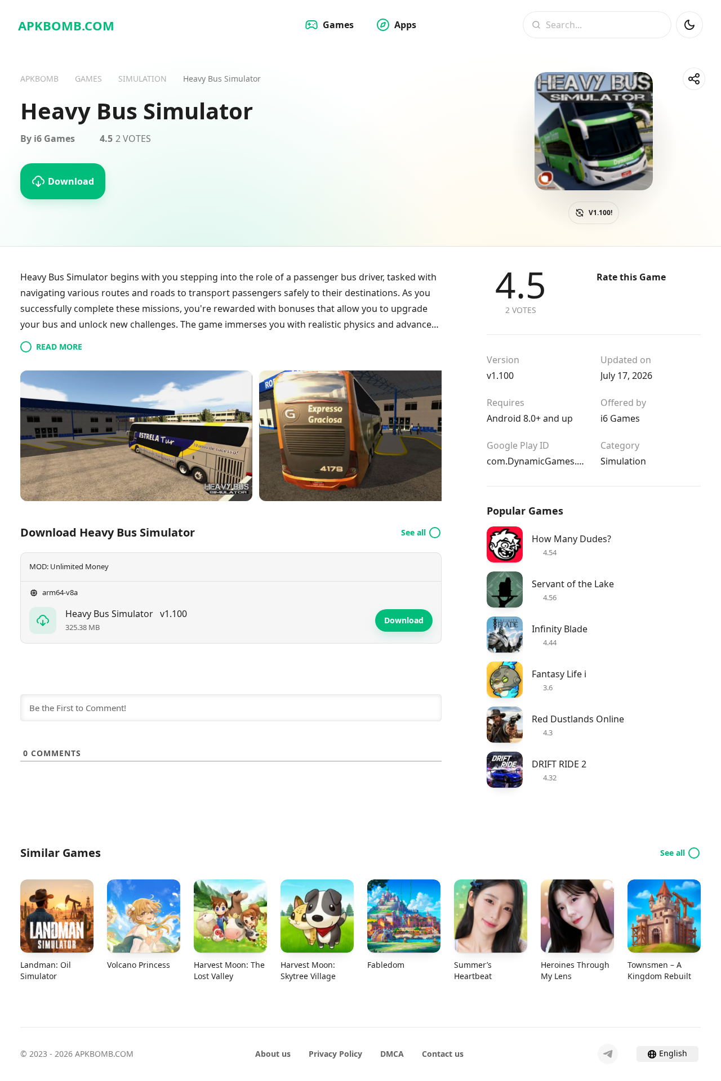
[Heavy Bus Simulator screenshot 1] (136, 435)
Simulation (623, 461)
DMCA (392, 1053)
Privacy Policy (335, 1053)
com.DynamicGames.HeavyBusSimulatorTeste (537, 461)
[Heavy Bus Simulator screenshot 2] (375, 435)
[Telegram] (608, 1054)
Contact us (443, 1053)
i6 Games (620, 418)
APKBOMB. (66, 25)
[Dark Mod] (689, 24)
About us (273, 1053)
